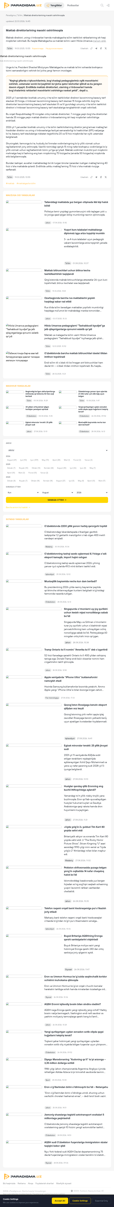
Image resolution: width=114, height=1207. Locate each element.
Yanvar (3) (88, 460)
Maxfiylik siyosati (63, 1183)
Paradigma (11, 15)
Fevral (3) (77, 460)
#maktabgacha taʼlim (26, 183)
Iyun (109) (34, 460)
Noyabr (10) (23, 468)
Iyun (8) (83, 468)
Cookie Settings (80, 1201)
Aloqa (30, 1183)
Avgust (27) (60, 481)
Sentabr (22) (49, 468)
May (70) (45, 460)
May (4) (81, 481)
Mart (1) (67, 460)
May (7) (93, 468)
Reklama (22, 1183)
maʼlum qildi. (99, 40)
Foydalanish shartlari (44, 1183)
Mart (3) (22, 473)
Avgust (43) (61, 468)
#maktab (10, 183)
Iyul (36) (73, 468)
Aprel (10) (11, 473)
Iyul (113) (23, 460)
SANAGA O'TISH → (57, 500)
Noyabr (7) (23, 481)
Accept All (60, 1201)
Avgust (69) (12, 460)
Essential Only (101, 1201)
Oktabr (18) (35, 481)
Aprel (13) (91, 481)
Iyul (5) (71, 481)
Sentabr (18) (48, 481)
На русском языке (54, 48)
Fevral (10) (32, 473)
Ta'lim (19, 15)
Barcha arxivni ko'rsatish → (18, 507)
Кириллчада (37, 48)
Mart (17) (102, 481)
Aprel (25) (56, 460)
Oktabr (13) (36, 468)
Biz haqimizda (9, 1183)
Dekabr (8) (11, 481)
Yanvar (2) (44, 473)
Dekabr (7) (11, 468)
